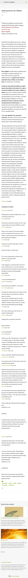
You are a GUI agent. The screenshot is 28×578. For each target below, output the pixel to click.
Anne (3, 239)
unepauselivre (5, 357)
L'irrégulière (5, 350)
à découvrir (4, 483)
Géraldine (4, 386)
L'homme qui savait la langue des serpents (10, 517)
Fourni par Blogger (14, 576)
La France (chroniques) (6, 562)
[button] (2, 15)
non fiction (11, 485)
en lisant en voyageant (9, 2)
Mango (3, 334)
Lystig (3, 327)
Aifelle (3, 260)
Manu (3, 275)
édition (10, 483)
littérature (4, 485)
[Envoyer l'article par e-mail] (2, 481)
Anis (3, 306)
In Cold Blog (5, 288)
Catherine (4, 315)
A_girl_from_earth (6, 365)
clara (3, 246)
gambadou (4, 281)
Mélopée (4, 227)
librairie (19, 483)
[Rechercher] (26, 2)
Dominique (5, 210)
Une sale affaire (4, 540)
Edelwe (4, 399)
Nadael (3, 218)
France (14, 483)
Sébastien (4, 201)
